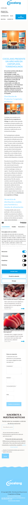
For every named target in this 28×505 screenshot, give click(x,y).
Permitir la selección (14, 276)
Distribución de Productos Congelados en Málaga (13, 99)
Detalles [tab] (14, 226)
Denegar (14, 281)
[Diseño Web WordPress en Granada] (4, 495)
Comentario (9, 366)
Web (7, 394)
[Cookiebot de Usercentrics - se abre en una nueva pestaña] (20, 223)
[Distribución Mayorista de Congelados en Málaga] (14, 4)
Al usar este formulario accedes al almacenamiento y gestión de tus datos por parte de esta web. (13, 434)
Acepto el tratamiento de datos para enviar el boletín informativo (13, 450)
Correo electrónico (11, 386)
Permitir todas (14, 271)
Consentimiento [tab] (6, 226)
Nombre (8, 377)
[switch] (24, 256)
